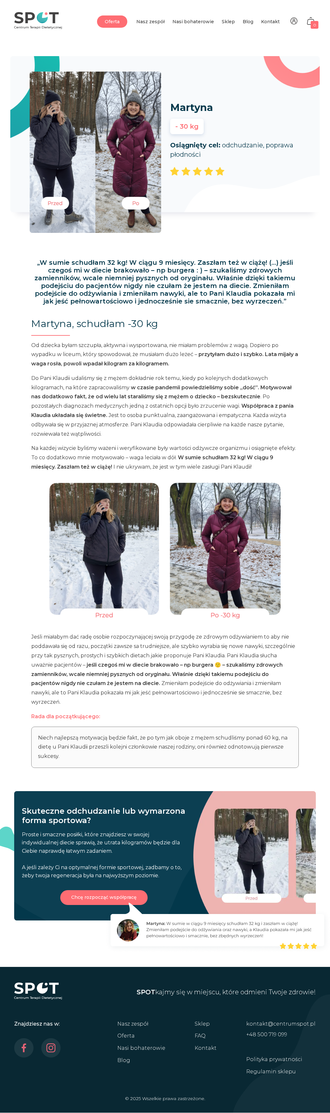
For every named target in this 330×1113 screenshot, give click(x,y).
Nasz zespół (150, 22)
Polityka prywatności (274, 1059)
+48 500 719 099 (266, 1034)
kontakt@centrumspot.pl (280, 1024)
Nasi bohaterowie (193, 22)
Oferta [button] (112, 22)
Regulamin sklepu (271, 1071)
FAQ (200, 1036)
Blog (248, 22)
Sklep (228, 22)
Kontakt (270, 22)
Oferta (126, 1036)
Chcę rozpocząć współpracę (104, 897)
